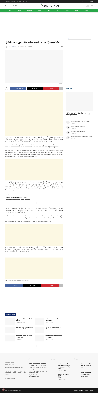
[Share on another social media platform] (61, 88)
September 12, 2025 (20, 322)
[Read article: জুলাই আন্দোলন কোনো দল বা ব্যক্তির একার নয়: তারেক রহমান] (39, 321)
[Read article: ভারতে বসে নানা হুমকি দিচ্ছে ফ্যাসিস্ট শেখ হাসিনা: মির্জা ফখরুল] (39, 330)
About (75, 390)
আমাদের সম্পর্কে (7, 1)
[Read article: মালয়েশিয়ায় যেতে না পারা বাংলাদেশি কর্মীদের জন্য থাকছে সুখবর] (39, 338)
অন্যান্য (87, 10)
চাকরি (49, 10)
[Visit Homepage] (50, 5)
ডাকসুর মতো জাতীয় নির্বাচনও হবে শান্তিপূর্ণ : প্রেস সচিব (16, 197)
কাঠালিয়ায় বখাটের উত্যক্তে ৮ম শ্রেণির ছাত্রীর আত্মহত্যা (80, 121)
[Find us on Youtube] (8, 381)
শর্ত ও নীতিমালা (19, 1)
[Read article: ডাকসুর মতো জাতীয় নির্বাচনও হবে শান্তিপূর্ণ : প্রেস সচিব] (10, 321)
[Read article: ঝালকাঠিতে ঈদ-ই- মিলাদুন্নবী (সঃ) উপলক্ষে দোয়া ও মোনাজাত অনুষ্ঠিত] (53, 375)
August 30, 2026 (62, 370)
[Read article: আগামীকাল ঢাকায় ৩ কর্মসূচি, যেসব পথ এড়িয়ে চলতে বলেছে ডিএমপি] (10, 338)
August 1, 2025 (49, 339)
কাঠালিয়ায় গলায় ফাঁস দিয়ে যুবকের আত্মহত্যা (78, 131)
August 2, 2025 (19, 339)
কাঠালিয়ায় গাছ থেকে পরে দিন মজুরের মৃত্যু (78, 126)
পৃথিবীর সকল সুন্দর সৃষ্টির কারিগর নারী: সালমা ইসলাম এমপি (18, 280)
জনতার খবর (13, 46)
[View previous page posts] (33, 203)
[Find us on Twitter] (82, 1)
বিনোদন (67, 10)
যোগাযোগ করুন (24, 1)
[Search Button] (83, 6)
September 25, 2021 (22, 46)
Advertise (80, 390)
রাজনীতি (39, 10)
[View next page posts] (35, 203)
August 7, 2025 (49, 322)
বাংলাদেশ (19, 10)
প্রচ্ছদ (10, 10)
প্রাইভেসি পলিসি (13, 1)
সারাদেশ (76, 10)
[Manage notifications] (3, 389)
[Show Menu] (92, 5)
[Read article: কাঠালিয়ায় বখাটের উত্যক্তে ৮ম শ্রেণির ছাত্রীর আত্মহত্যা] (76, 374)
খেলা (57, 10)
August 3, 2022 (84, 376)
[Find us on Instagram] (86, 1)
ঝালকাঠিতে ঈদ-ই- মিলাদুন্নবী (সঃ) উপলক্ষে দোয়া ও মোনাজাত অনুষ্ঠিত (64, 376)
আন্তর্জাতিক (29, 10)
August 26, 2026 (62, 379)
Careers (86, 390)
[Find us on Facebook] (80, 1)
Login (91, 1)
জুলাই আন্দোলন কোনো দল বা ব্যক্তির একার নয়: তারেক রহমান (18, 199)
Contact (91, 390)
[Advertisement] (49, 25)
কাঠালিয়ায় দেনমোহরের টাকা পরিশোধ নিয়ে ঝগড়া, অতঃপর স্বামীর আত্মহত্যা (86, 365)
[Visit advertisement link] (79, 61)
